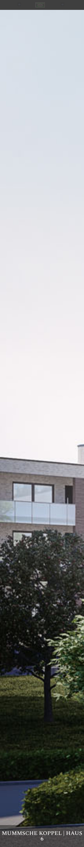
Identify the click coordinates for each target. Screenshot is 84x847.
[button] (19, 4)
